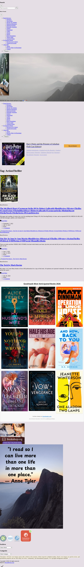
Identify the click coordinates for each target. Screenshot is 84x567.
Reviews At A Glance (12, 41)
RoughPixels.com (9, 562)
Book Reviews (7, 18)
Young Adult (10, 37)
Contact (9, 49)
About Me (6, 44)
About (8, 46)
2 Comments (6, 228)
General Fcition (11, 38)
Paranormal (9, 30)
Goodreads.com (46, 416)
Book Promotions (11, 36)
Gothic (8, 31)
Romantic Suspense (12, 27)
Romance (9, 19)
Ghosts (8, 33)
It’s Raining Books (8, 40)
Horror (8, 34)
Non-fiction (10, 21)
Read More (4, 221)
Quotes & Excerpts (11, 43)
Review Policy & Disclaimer (14, 47)
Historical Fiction (11, 25)
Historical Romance (12, 24)
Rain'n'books (3, 97)
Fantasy (9, 28)
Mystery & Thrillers (12, 22)
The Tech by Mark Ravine (11, 265)
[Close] (1, 6)
